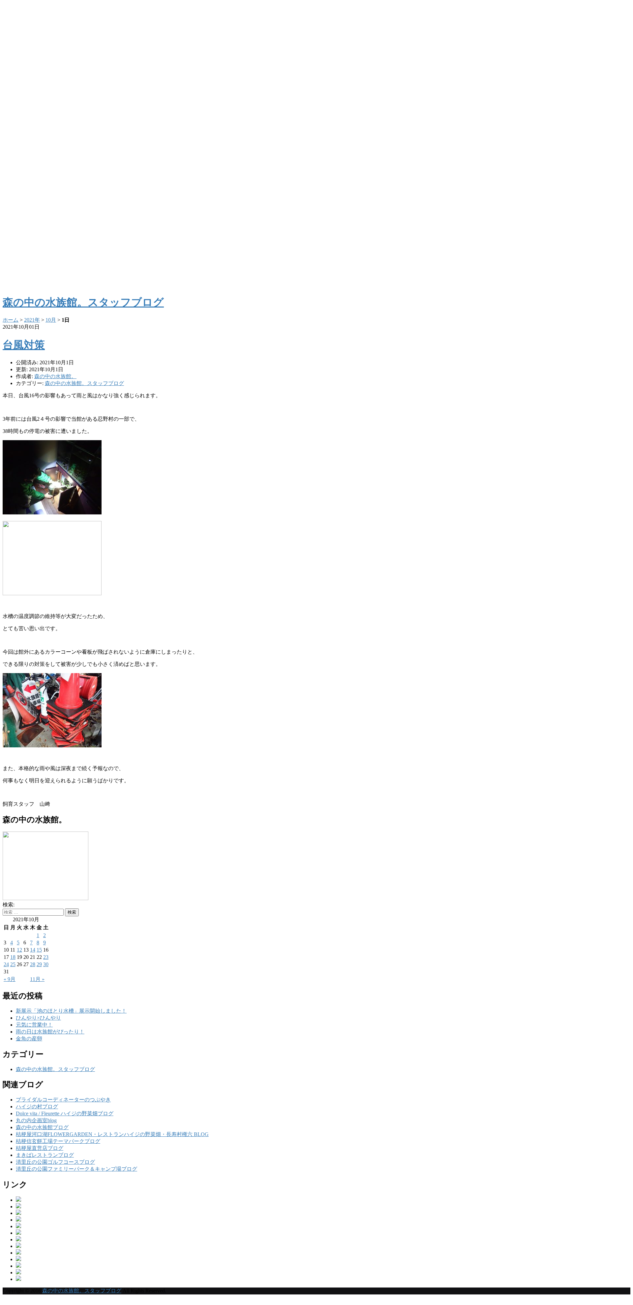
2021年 (32, 320)
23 (45, 957)
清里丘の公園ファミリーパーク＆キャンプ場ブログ (76, 1169)
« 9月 (9, 979)
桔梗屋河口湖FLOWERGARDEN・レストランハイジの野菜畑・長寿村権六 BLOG (112, 1134)
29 (39, 964)
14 (32, 950)
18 (12, 957)
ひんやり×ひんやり (38, 1018)
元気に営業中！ (34, 1025)
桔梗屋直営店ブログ (39, 1148)
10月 (50, 320)
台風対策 (24, 345)
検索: (9, 904)
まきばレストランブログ (45, 1155)
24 (6, 964)
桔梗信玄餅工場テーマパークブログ (58, 1141)
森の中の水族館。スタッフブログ (84, 383)
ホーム (10, 320)
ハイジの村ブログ (37, 1106)
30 (45, 964)
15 (39, 950)
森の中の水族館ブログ (42, 1127)
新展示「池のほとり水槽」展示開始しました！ (71, 1011)
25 (12, 964)
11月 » (37, 979)
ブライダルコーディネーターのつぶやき (63, 1099)
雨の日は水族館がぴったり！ (50, 1031)
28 (32, 964)
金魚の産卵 (29, 1038)
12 (19, 950)
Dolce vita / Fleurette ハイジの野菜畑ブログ (64, 1113)
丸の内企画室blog (36, 1120)
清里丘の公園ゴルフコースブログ (55, 1162)
